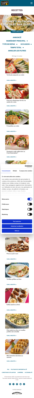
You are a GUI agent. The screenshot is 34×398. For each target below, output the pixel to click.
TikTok (24, 384)
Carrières (20, 372)
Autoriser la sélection (17, 226)
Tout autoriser (17, 221)
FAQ (8, 369)
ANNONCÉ (17, 37)
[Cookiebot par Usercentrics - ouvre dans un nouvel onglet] (25, 166)
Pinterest (17, 384)
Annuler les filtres (17, 51)
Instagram (10, 384)
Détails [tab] (15, 170)
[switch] (29, 204)
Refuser (17, 230)
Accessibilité (28, 372)
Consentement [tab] (6, 170)
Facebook (13, 384)
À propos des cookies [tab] (25, 170)
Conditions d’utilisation (9, 372)
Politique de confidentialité (19, 369)
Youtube (20, 384)
